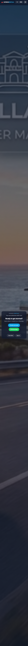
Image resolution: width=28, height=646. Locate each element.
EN (21, 2)
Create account (14, 325)
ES (17, 2)
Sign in (18, 335)
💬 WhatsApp (14, 329)
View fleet (10, 335)
